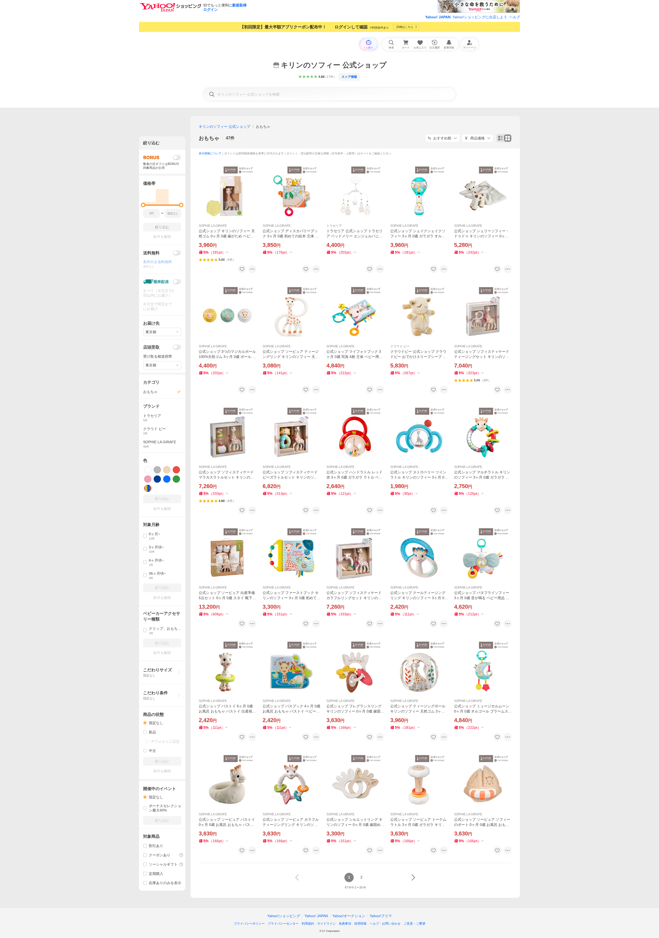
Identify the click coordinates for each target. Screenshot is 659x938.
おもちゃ (209, 138)
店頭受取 (151, 347)
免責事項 (345, 923)
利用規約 (308, 923)
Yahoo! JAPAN (437, 17)
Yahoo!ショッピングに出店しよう (480, 17)
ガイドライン (326, 923)
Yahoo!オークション (348, 916)
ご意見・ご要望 (414, 923)
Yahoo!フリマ (381, 916)
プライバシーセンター (283, 923)
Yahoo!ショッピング (283, 916)
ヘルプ (514, 17)
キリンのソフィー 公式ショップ (224, 126)
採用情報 (360, 923)
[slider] (143, 205)
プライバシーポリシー (249, 923)
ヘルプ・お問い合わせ (385, 923)
